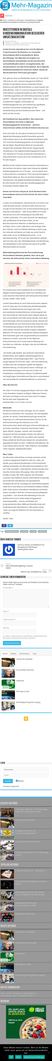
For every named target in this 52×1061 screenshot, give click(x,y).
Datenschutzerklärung (33, 1057)
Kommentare (24, 654)
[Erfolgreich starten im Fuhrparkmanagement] (7, 834)
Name (6, 611)
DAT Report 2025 (22, 691)
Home (4, 20)
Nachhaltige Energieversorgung (28, 702)
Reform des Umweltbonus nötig (33, 571)
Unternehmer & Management (30, 43)
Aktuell (4, 654)
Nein (18, 1057)
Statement (8, 16)
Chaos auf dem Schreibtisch (28, 841)
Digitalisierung (12, 531)
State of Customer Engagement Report (30, 90)
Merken (21, 781)
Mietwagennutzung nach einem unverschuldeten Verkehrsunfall (29, 893)
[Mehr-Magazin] (26, 5)
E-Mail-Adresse (9, 620)
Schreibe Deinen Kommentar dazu (17, 45)
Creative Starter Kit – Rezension (30, 870)
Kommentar (8, 588)
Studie (33, 531)
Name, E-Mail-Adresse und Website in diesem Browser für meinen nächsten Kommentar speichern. (25, 637)
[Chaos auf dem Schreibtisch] (7, 844)
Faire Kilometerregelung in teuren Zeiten (19, 566)
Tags (34, 654)
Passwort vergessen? (11, 786)
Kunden (24, 531)
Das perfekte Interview (25, 670)
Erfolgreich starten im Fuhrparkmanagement (25, 832)
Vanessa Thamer (10, 41)
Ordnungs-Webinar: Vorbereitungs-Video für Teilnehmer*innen (31, 810)
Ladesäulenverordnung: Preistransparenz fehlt (26, 904)
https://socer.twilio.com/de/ (21, 402)
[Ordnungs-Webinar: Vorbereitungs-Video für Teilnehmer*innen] (7, 812)
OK (11, 1057)
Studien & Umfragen (16, 20)
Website (6, 628)
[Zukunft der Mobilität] (7, 823)
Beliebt (13, 654)
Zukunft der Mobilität (24, 659)
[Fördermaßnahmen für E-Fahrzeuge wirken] (7, 855)
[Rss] (26, 719)
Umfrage (42, 531)
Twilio (41, 78)
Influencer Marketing (25, 914)
